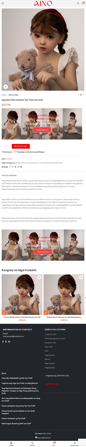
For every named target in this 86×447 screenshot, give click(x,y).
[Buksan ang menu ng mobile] (3, 3)
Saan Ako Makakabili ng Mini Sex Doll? (17, 378)
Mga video (49, 347)
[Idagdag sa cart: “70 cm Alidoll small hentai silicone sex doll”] (4, 312)
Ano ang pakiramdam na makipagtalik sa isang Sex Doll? (21, 399)
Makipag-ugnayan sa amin (55, 338)
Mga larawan (50, 363)
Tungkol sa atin (50, 334)
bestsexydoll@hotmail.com (13, 336)
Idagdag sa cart (21, 146)
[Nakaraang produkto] (79, 95)
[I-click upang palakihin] (5, 87)
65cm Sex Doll (31, 163)
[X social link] (12, 166)
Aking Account (50, 342)
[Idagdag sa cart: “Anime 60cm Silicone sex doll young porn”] (46, 312)
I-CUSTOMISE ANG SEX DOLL (50, 163)
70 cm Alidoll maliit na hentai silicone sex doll (22, 317)
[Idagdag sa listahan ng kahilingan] (39, 277)
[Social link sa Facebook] (10, 166)
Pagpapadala (50, 367)
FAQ (46, 351)
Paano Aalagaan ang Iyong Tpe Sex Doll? (18, 405)
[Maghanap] (78, 3)
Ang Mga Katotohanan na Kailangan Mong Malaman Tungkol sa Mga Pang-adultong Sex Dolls (20, 391)
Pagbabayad (50, 355)
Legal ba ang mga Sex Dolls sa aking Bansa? (20, 383)
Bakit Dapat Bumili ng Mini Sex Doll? (17, 423)
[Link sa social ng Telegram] (21, 166)
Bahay (4, 95)
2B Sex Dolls (13, 95)
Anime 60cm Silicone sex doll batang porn (64, 317)
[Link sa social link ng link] (18, 166)
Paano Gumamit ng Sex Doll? (14, 418)
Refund (47, 359)
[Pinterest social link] (15, 166)
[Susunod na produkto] (83, 95)
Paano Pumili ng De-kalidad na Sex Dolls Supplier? (18, 412)
